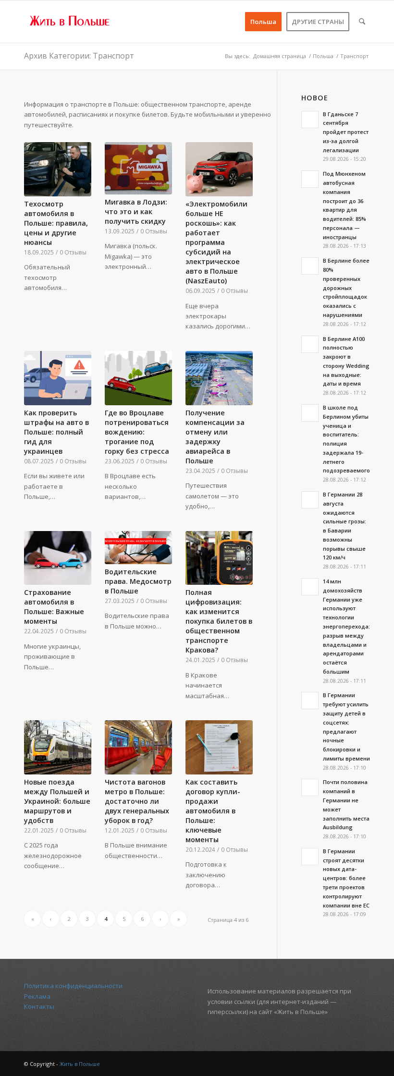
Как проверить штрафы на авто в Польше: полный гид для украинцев (56, 432)
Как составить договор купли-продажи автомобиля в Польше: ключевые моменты (212, 810)
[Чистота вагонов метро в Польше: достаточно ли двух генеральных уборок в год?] (138, 747)
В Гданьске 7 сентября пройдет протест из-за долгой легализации (346, 132)
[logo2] (70, 21)
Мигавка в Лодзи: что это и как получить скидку (136, 211)
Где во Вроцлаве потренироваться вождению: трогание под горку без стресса (137, 432)
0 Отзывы (73, 252)
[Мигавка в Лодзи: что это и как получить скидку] (138, 168)
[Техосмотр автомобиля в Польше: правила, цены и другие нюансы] (57, 169)
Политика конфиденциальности (73, 985)
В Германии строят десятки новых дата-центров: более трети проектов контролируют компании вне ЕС (346, 878)
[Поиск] (362, 21)
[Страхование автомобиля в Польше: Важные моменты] (57, 558)
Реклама (37, 996)
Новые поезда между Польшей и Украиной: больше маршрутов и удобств (57, 801)
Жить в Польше (80, 1063)
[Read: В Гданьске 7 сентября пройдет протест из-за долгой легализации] (310, 119)
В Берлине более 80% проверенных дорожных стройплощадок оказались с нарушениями (346, 287)
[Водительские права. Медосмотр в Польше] (138, 547)
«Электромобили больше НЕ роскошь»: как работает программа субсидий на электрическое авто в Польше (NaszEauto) (216, 242)
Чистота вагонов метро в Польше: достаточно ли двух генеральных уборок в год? (137, 801)
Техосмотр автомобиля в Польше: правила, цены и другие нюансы (56, 223)
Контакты (39, 1006)
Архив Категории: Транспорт (79, 55)
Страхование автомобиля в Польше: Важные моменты (54, 607)
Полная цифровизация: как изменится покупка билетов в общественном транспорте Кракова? (218, 621)
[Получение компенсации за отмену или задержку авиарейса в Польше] (219, 378)
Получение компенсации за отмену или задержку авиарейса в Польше (215, 436)
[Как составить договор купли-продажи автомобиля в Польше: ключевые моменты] (219, 747)
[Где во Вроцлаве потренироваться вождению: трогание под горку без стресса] (138, 378)
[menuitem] (263, 21)
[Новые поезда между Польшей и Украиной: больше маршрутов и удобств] (57, 747)
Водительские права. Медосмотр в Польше (138, 581)
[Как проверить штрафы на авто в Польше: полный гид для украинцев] (57, 378)
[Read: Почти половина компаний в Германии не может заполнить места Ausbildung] (310, 787)
